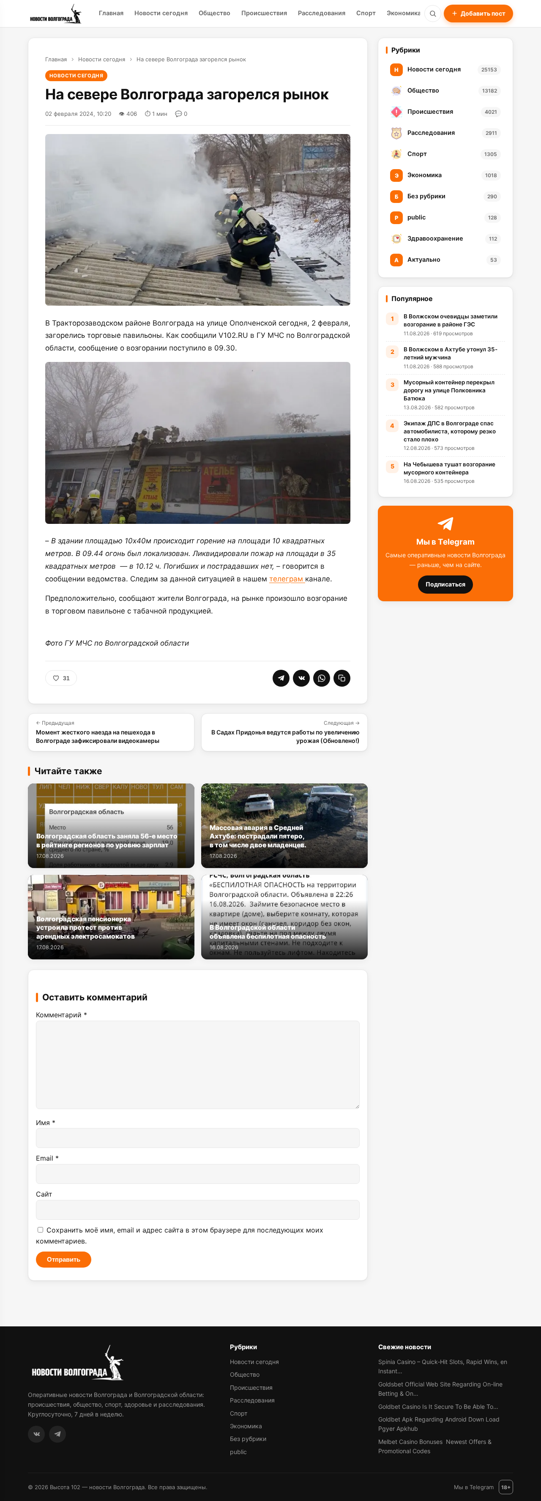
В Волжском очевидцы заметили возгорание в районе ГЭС (450, 320)
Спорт (366, 13)
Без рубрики (248, 1438)
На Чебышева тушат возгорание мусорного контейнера (449, 468)
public (238, 1451)
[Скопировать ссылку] (341, 678)
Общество (214, 13)
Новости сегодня (161, 13)
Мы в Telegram (474, 1487)
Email (47, 1158)
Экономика (404, 13)
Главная (111, 13)
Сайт (44, 1194)
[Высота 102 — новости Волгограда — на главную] (55, 13)
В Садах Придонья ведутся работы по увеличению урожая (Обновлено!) (285, 732)
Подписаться (445, 584)
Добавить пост (483, 13)
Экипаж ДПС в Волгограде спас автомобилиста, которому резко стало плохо (450, 431)
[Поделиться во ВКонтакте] (301, 678)
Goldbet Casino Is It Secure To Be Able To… (438, 1406)
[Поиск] (432, 13)
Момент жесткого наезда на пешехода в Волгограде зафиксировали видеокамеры (97, 732)
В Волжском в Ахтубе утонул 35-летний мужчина (450, 353)
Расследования (321, 13)
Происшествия (264, 13)
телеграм (287, 579)
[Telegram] (57, 1434)
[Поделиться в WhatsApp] (321, 678)
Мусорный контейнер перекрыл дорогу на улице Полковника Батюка (449, 390)
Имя (45, 1122)
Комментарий (61, 1015)
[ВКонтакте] (36, 1434)
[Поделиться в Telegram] (281, 678)
